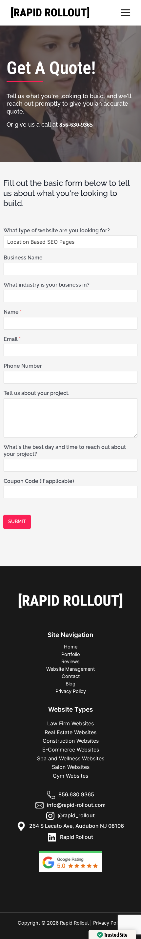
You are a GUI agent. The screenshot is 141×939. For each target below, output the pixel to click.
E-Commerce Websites (70, 749)
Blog (70, 684)
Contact (71, 676)
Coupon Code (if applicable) (39, 481)
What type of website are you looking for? (57, 230)
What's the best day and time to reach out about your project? (65, 450)
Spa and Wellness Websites (70, 758)
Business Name (23, 258)
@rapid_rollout (76, 815)
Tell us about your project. (36, 393)
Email (12, 339)
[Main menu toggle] (125, 13)
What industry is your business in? (47, 285)
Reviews (70, 661)
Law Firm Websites (70, 723)
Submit (17, 521)
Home (70, 647)
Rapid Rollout (74, 837)
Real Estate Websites (70, 732)
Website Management (70, 669)
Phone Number (23, 366)
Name (13, 312)
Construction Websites (71, 740)
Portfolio (70, 654)
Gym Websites (70, 775)
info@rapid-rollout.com (76, 805)
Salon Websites (71, 767)
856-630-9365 (76, 124)
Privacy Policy (70, 691)
